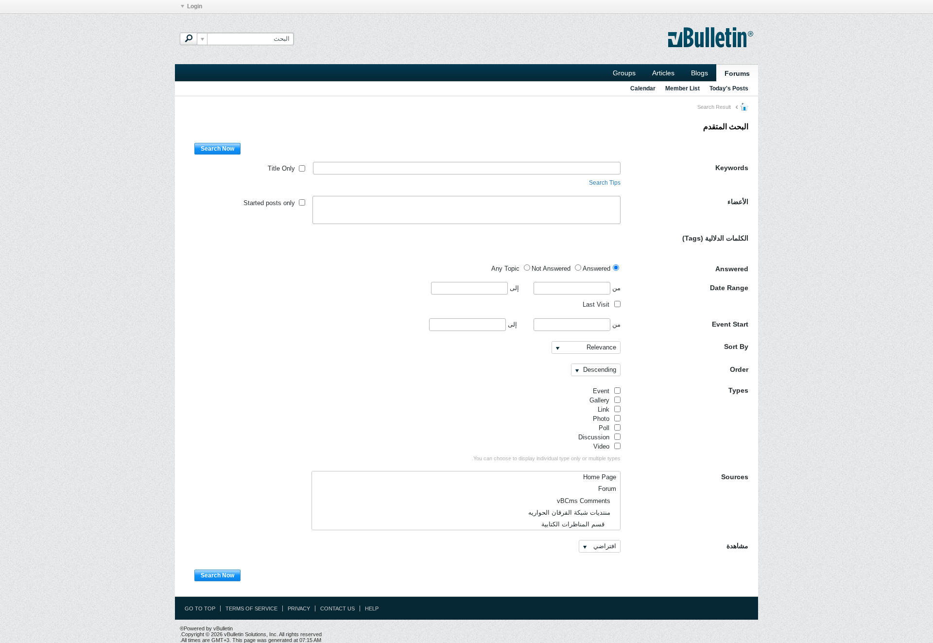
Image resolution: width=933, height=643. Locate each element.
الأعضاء (737, 202)
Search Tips (605, 182)
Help (372, 608)
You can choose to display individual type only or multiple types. (546, 458)
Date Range (729, 288)
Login (194, 6)
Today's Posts (728, 88)
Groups (624, 73)
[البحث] (188, 39)
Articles (663, 73)
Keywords (731, 168)
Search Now (217, 148)
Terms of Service (251, 608)
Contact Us (337, 608)
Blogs (699, 73)
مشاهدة (737, 546)
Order (739, 369)
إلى (513, 288)
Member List (682, 88)
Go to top (200, 608)
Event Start (730, 324)
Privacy (299, 608)
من (615, 288)
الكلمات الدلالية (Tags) (715, 238)
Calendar (643, 88)
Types (738, 390)
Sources (734, 477)
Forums (737, 73)
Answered (731, 269)
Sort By (736, 346)
